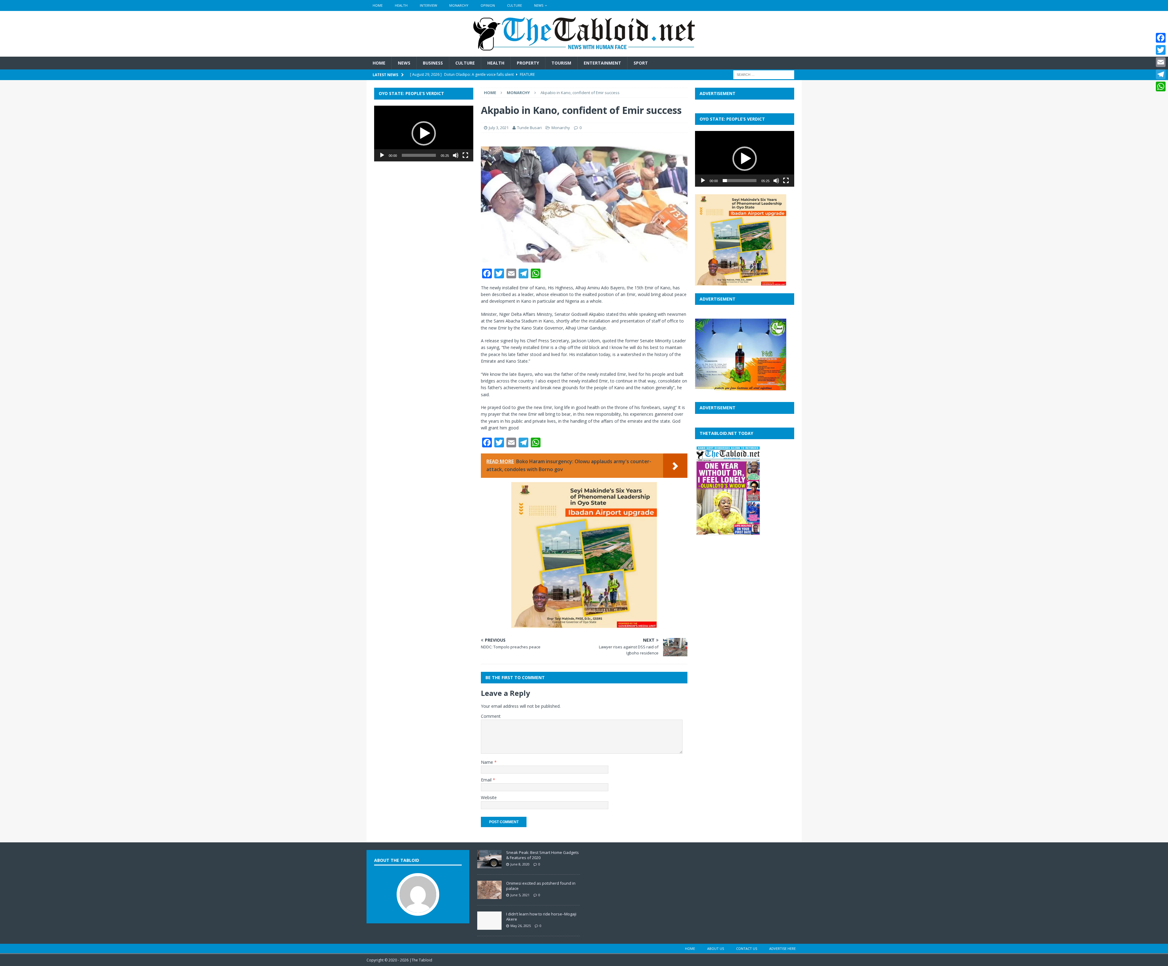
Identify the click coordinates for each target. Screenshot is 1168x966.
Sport (641, 63)
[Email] (1161, 62)
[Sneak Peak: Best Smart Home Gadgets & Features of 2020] (489, 865)
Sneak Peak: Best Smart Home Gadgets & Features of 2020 (542, 855)
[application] (423, 133)
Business (433, 63)
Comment (491, 716)
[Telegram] (1161, 74)
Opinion (488, 5)
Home (378, 5)
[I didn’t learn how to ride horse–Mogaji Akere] (489, 926)
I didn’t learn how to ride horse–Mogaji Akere (541, 916)
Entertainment (602, 63)
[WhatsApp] (1161, 86)
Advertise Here (782, 948)
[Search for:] (763, 74)
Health (401, 5)
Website (489, 797)
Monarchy (458, 5)
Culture (514, 5)
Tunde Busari (529, 127)
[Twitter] (1161, 50)
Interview (428, 5)
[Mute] (456, 155)
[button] (424, 133)
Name (487, 762)
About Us (715, 948)
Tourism (561, 63)
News (538, 5)
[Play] (382, 155)
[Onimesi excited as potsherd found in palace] (489, 895)
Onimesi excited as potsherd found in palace (540, 885)
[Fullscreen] (465, 155)
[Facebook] (1161, 38)
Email (487, 780)
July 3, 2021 (499, 127)
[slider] (419, 155)
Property (528, 63)
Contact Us (746, 948)
